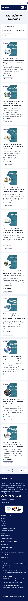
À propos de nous (6, 521)
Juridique (3, 533)
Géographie (18, 30)
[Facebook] (2, 496)
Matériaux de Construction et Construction (13, 552)
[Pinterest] (20, 496)
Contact (3, 526)
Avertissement (5, 535)
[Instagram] (13, 496)
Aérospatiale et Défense (8, 547)
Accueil (3, 518)
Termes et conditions (7, 531)
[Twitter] (6, 496)
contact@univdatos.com (20, 4)
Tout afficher (5, 554)
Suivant (22, 470)
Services (3, 523)
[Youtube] (17, 496)
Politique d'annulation (7, 538)
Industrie (6, 30)
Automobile (4, 544)
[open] (25, 7)
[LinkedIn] (9, 496)
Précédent (7, 470)
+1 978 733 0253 (18, 2)
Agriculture (4, 549)
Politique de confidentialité (8, 528)
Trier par (6, 35)
